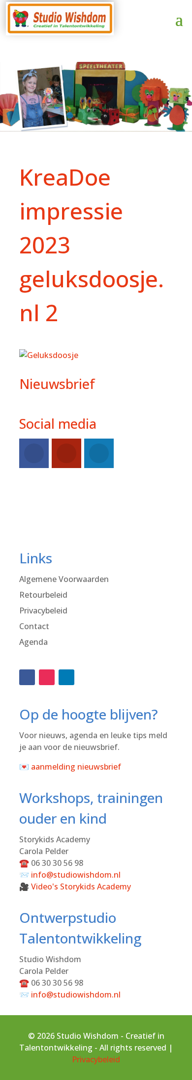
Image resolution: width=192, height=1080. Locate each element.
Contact (34, 626)
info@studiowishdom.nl (76, 874)
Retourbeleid (43, 594)
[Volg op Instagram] (47, 677)
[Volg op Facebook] (27, 677)
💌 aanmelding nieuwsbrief (70, 766)
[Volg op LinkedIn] (66, 677)
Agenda (33, 642)
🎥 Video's (75, 886)
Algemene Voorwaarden (64, 579)
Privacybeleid (43, 610)
